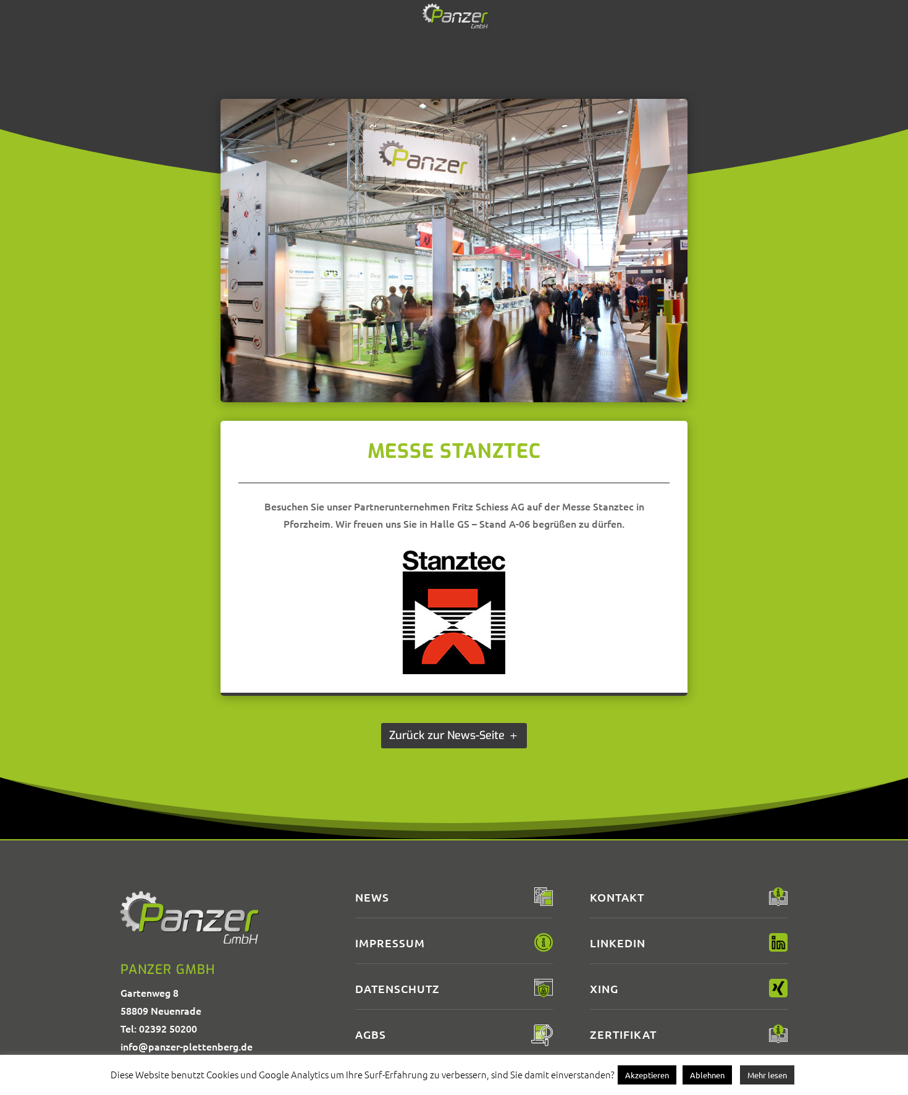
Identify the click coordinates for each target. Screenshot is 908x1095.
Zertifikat (623, 1034)
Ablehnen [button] (707, 1075)
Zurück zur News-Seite (447, 735)
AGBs (370, 1034)
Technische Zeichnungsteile (383, 40)
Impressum (390, 943)
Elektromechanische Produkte (533, 40)
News (632, 40)
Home (276, 40)
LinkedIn (617, 943)
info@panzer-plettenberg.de (186, 1046)
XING (604, 988)
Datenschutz (397, 988)
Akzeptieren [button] (647, 1075)
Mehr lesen (767, 1075)
